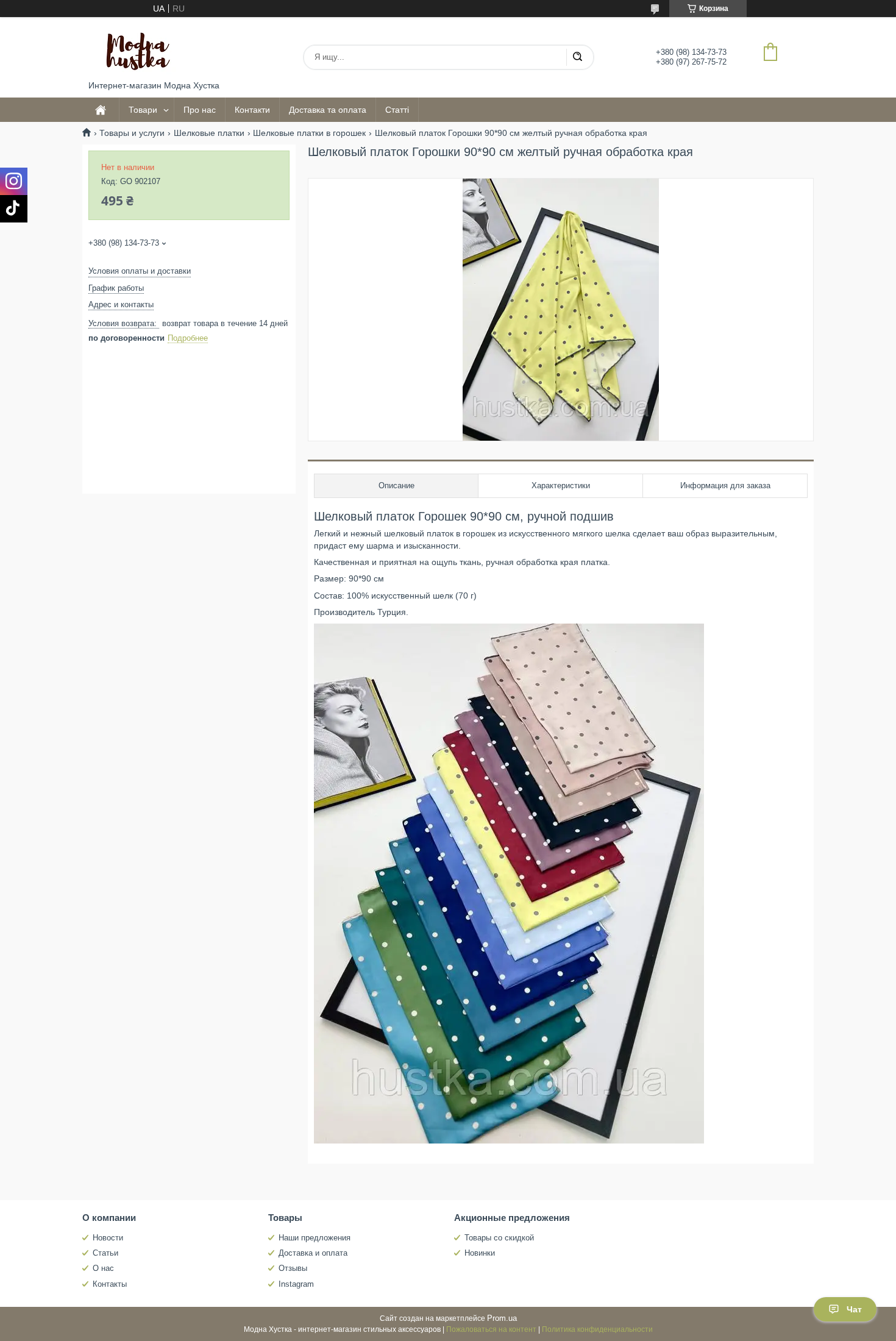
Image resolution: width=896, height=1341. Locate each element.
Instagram (296, 1284)
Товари (143, 110)
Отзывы (293, 1268)
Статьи (105, 1252)
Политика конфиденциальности (597, 1329)
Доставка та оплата (327, 110)
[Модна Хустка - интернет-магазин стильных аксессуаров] (134, 48)
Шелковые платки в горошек (309, 133)
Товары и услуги (132, 133)
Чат (854, 1309)
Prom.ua (502, 1318)
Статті (397, 110)
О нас (103, 1268)
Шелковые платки (209, 133)
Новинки (479, 1252)
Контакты (110, 1284)
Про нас (199, 110)
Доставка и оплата (313, 1252)
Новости (108, 1237)
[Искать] (577, 57)
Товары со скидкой (499, 1237)
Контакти (252, 110)
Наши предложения (314, 1237)
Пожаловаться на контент (491, 1329)
